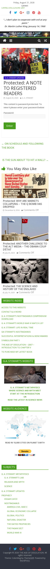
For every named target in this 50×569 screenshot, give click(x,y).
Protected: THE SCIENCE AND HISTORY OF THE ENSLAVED (20, 287)
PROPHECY (7, 495)
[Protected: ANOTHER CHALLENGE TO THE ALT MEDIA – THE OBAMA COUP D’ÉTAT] (25, 217)
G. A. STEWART (27, 98)
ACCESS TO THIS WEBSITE (14, 307)
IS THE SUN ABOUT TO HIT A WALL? (25, 160)
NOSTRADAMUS (11, 503)
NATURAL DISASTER (16, 519)
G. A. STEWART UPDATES (14, 78)
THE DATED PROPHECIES (18, 524)
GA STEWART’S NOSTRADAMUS (16, 331)
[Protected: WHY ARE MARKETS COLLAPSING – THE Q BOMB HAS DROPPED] (25, 175)
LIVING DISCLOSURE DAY (13, 8)
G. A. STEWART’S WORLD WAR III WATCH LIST (22, 323)
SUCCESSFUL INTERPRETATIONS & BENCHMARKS (25, 336)
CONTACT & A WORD (11, 311)
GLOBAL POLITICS (15, 515)
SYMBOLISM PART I (11, 340)
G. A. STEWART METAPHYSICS (15, 474)
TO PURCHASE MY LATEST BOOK (17, 351)
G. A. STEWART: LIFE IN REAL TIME (17, 327)
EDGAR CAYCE (10, 499)
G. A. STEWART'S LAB (14, 477)
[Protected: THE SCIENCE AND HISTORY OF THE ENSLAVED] (25, 260)
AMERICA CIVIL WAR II (17, 507)
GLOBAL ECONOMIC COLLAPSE (21, 511)
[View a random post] (45, 40)
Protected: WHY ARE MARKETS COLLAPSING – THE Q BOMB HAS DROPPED (22, 203)
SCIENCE (8, 486)
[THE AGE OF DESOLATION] (5, 41)
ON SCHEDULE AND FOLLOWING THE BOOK (22, 145)
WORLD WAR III (14, 532)
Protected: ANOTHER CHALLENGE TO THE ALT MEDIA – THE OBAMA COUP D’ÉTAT (25, 246)
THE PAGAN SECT (15, 528)
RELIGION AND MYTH (14, 482)
